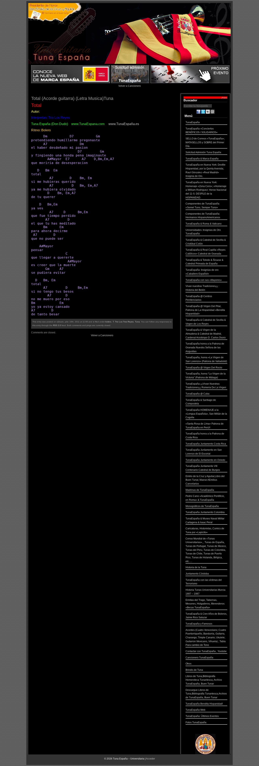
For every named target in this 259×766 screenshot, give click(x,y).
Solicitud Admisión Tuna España (203, 152)
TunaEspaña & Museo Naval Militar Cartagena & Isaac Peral (205, 520)
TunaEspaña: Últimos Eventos (202, 716)
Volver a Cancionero (129, 86)
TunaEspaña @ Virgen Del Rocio (204, 367)
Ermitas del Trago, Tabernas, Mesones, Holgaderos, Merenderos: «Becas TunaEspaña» (205, 604)
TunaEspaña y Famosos (199, 623)
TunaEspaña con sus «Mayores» (204, 280)
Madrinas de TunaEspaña (200, 490)
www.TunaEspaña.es (123, 124)
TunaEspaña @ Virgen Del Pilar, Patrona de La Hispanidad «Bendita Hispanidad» (205, 310)
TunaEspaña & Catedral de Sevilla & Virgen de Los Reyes (206, 322)
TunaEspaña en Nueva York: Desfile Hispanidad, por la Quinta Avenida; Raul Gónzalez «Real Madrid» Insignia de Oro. (205, 170)
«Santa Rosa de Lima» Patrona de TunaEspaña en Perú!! (205, 425)
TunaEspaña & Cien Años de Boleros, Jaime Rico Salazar (206, 615)
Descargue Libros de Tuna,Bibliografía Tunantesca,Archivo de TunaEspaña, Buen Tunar (206, 694)
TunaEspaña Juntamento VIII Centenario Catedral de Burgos (203, 468)
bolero (108, 322)
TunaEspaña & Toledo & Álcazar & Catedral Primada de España (204, 262)
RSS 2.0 (57, 325)
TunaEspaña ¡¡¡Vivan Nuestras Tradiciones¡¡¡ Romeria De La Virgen (206, 385)
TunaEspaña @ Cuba (197, 393)
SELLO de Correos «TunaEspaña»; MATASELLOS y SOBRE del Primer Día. (205, 142)
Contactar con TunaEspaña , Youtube (206, 651)
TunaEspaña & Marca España (202, 158)
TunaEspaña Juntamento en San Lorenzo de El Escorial (204, 451)
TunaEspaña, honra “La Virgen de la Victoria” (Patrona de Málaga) (206, 375)
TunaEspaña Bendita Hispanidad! (204, 703)
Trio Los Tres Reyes (124, 322)
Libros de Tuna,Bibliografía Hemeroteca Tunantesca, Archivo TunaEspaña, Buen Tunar (204, 680)
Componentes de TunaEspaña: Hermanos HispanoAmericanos (203, 215)
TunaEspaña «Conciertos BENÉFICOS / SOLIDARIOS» (202, 130)
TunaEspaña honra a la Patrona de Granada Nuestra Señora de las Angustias (205, 347)
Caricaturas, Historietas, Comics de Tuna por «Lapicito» (205, 530)
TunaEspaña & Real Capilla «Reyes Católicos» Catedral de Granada (205, 251)
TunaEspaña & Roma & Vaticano (204, 223)
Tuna (137, 322)
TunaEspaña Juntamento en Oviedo (205, 460)
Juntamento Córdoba (197, 573)
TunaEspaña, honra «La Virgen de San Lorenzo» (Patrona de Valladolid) (206, 359)
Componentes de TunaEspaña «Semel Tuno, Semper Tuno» (202, 205)
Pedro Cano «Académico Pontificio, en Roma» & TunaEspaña (205, 498)
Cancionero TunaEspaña (199, 657)
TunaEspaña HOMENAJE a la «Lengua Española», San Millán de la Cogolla (206, 414)
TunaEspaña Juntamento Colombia (205, 512)
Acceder (150, 758)
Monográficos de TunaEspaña (202, 506)
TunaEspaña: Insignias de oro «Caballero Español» (202, 272)
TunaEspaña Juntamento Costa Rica (206, 443)
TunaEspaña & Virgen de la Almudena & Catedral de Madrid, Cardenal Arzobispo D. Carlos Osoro (206, 333)
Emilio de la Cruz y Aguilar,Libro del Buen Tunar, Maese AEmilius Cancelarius (205, 480)
